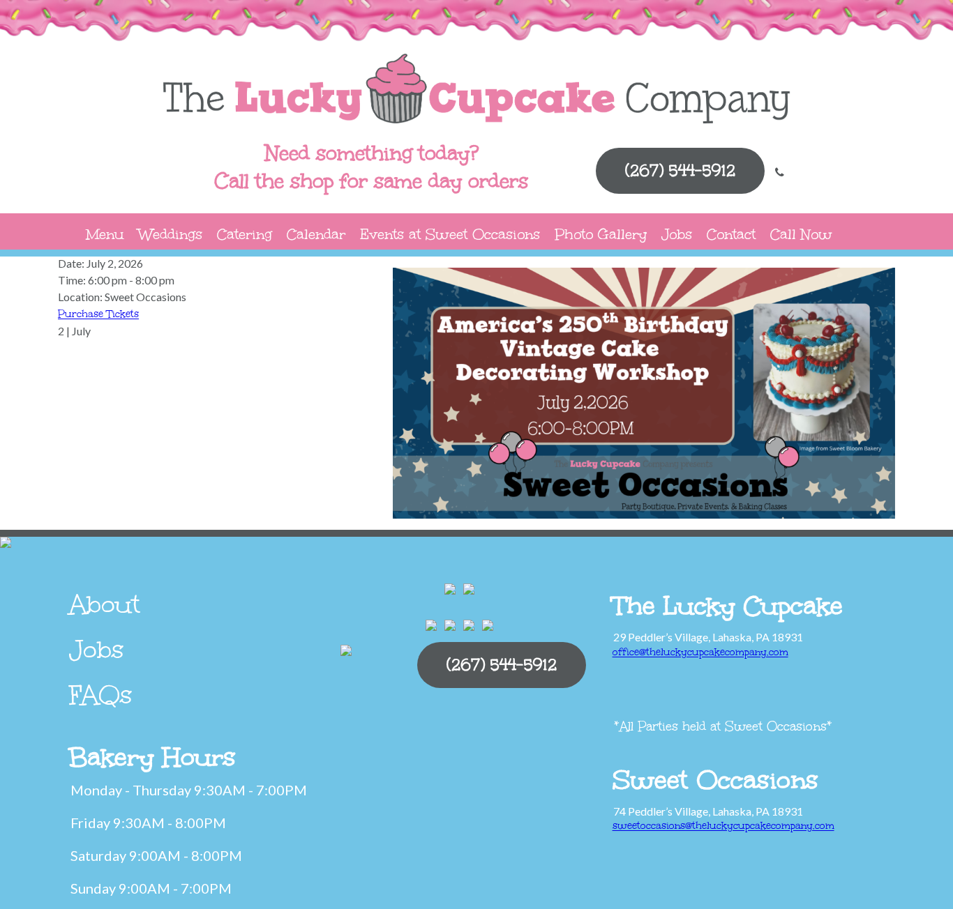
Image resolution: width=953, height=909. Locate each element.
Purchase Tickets (98, 314)
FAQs (101, 695)
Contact (731, 233)
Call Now (801, 233)
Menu (105, 233)
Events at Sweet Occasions (450, 233)
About (104, 604)
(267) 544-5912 (680, 170)
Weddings (170, 233)
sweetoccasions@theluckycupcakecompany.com (723, 825)
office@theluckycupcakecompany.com (700, 652)
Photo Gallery (601, 233)
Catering (244, 233)
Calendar (316, 233)
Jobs (676, 233)
